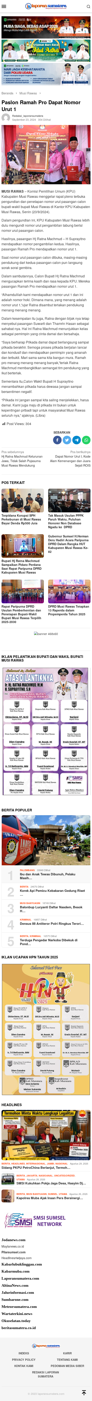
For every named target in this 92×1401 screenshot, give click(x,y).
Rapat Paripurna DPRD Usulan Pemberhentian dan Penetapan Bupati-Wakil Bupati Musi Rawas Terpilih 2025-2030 (21, 614)
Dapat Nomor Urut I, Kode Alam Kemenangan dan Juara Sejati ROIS (70, 458)
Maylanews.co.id (12, 1246)
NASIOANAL (46, 1175)
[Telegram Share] (76, 440)
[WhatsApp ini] (86, 440)
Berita (24, 886)
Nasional (61, 1163)
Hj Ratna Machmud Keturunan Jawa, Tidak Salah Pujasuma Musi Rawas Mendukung (22, 458)
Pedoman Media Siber (67, 1366)
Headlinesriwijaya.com (16, 1258)
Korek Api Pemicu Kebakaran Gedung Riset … (52, 892)
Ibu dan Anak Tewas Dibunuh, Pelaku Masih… (47, 876)
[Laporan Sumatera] (46, 6)
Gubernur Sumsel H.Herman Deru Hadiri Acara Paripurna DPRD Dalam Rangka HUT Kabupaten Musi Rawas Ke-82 (68, 544)
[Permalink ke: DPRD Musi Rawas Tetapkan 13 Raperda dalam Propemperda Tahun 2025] (69, 591)
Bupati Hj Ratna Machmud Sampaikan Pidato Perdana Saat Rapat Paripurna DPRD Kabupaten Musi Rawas (21, 566)
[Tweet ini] (67, 440)
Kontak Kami (23, 1366)
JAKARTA (31, 1175)
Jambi (50, 1163)
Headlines (18, 1163)
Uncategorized (64, 1175)
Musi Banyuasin (30, 903)
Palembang (27, 870)
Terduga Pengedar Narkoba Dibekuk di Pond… (48, 942)
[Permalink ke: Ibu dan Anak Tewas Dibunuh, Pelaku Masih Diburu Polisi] (46, 840)
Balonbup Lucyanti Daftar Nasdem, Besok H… (51, 909)
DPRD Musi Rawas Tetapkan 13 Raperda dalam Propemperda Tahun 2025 (68, 610)
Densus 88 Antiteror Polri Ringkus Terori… (52, 923)
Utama (20, 1179)
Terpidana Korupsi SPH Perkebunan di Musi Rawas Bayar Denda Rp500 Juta (21, 519)
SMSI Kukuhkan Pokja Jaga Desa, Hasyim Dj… (51, 1183)
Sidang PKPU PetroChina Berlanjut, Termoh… (35, 1167)
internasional (36, 1163)
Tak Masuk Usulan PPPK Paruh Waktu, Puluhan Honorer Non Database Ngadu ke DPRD (66, 521)
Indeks (24, 1353)
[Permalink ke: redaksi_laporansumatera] (5, 117)
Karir (67, 1353)
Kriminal (25, 919)
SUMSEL (53, 1194)
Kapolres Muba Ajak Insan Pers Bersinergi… (49, 1198)
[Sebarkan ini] (57, 440)
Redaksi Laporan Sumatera (45, 1374)
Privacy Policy (24, 1360)
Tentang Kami (67, 1360)
